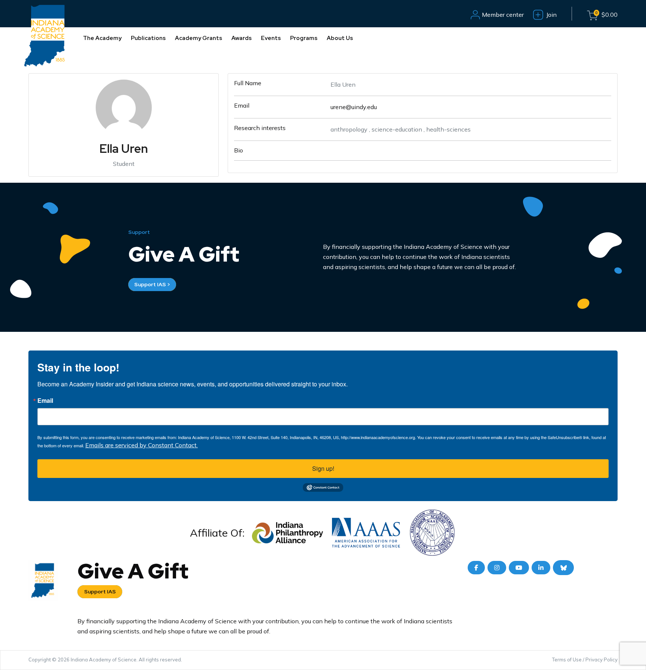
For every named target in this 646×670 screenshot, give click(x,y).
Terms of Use (567, 660)
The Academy (102, 38)
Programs (303, 38)
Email (45, 401)
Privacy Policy (601, 660)
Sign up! (323, 468)
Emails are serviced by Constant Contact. (141, 445)
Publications (148, 38)
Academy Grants (198, 38)
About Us (340, 38)
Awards (241, 38)
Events (271, 38)
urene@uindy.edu (353, 107)
